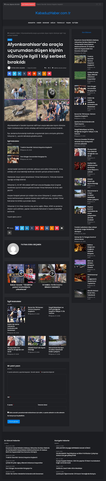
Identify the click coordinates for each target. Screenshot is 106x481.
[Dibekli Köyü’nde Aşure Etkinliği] (37, 341)
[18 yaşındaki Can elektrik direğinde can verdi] (16, 341)
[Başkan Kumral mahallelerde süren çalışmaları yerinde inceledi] (80, 210)
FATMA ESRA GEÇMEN (18, 68)
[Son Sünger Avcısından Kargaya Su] (13, 159)
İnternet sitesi (42, 405)
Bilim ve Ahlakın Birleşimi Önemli (90, 264)
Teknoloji (60, 23)
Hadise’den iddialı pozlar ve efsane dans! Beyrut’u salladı (92, 167)
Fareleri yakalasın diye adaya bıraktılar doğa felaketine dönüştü (86, 229)
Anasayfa (31, 23)
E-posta (10, 405)
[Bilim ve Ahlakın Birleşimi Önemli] (80, 264)
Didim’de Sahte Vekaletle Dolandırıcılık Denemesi (13, 327)
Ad (8, 397)
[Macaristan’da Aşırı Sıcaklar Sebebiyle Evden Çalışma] (57, 341)
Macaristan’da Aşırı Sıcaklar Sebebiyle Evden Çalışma (56, 350)
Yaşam (68, 23)
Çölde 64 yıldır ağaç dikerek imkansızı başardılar (51, 4)
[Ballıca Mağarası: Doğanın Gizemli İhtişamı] (80, 247)
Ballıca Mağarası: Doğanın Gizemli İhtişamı (91, 249)
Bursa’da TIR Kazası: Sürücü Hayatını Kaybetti (35, 309)
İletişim (75, 23)
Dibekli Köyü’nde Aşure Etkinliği (36, 349)
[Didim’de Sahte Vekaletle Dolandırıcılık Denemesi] (16, 314)
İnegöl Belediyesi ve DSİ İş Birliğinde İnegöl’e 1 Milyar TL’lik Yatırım (57, 310)
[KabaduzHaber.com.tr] (53, 12)
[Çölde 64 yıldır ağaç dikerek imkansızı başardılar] (80, 75)
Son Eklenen (86, 32)
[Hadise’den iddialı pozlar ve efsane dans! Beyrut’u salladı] (80, 166)
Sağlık (53, 23)
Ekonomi (46, 23)
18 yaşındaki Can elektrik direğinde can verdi (15, 350)
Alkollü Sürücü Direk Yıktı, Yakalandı (92, 293)
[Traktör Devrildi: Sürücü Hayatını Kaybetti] (13, 150)
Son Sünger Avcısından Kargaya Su (33, 157)
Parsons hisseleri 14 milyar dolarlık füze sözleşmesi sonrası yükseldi (84, 141)
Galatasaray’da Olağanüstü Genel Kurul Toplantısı (92, 279)
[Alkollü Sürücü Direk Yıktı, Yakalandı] (80, 293)
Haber (39, 23)
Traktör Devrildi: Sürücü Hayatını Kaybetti (36, 147)
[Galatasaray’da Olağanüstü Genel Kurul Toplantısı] (80, 277)
